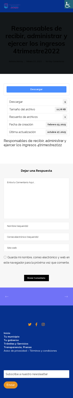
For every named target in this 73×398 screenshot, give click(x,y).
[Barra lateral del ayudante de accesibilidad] (68, 4)
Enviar (11, 384)
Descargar (36, 89)
